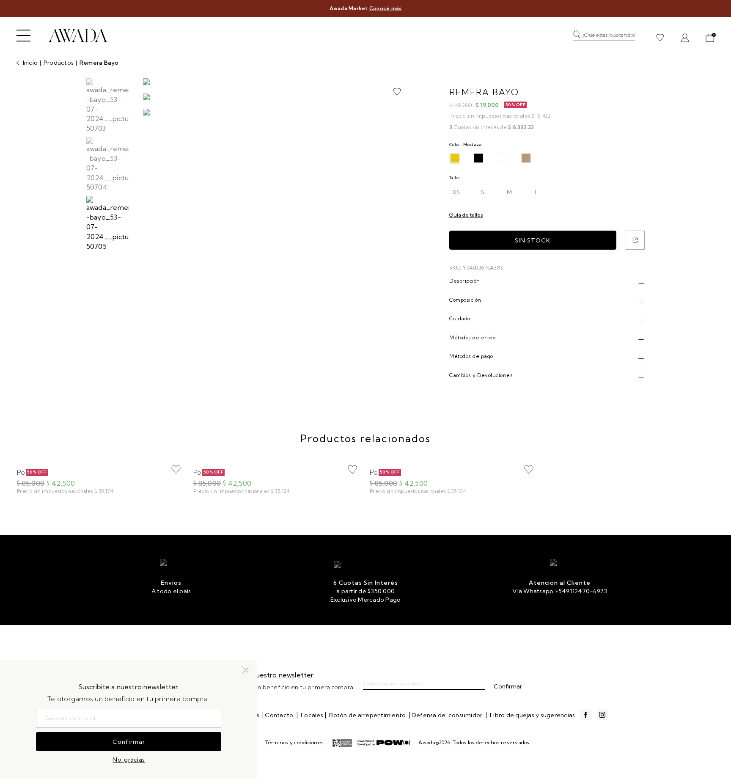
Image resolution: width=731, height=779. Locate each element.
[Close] (715, 14)
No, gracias (129, 759)
